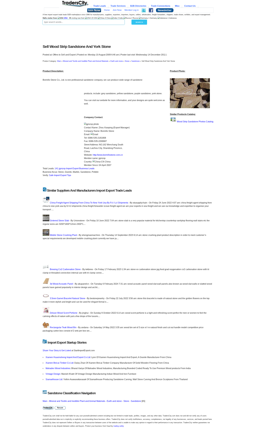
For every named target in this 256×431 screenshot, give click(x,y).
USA (65, 18)
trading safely (118, 426)
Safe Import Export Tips (60, 175)
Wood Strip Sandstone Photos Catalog (195, 121)
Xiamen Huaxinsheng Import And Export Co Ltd (68, 357)
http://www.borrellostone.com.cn (108, 155)
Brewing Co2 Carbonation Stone (65, 269)
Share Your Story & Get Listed (57, 350)
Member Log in (132, 10)
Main (45, 401)
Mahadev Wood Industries (58, 368)
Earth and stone (114, 401)
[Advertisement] (107, 34)
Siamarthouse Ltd (54, 379)
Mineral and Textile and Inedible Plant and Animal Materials (77, 401)
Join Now (117, 10)
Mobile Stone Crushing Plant (63, 235)
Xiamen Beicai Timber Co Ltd (59, 363)
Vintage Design (53, 374)
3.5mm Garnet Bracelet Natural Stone (67, 298)
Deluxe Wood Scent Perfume (63, 313)
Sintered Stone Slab (59, 220)
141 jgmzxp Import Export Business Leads (74, 168)
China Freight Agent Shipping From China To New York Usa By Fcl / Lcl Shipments (89, 203)
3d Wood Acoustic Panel (61, 284)
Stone (126, 401)
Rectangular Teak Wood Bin (63, 327)
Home (107, 10)
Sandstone (136, 401)
